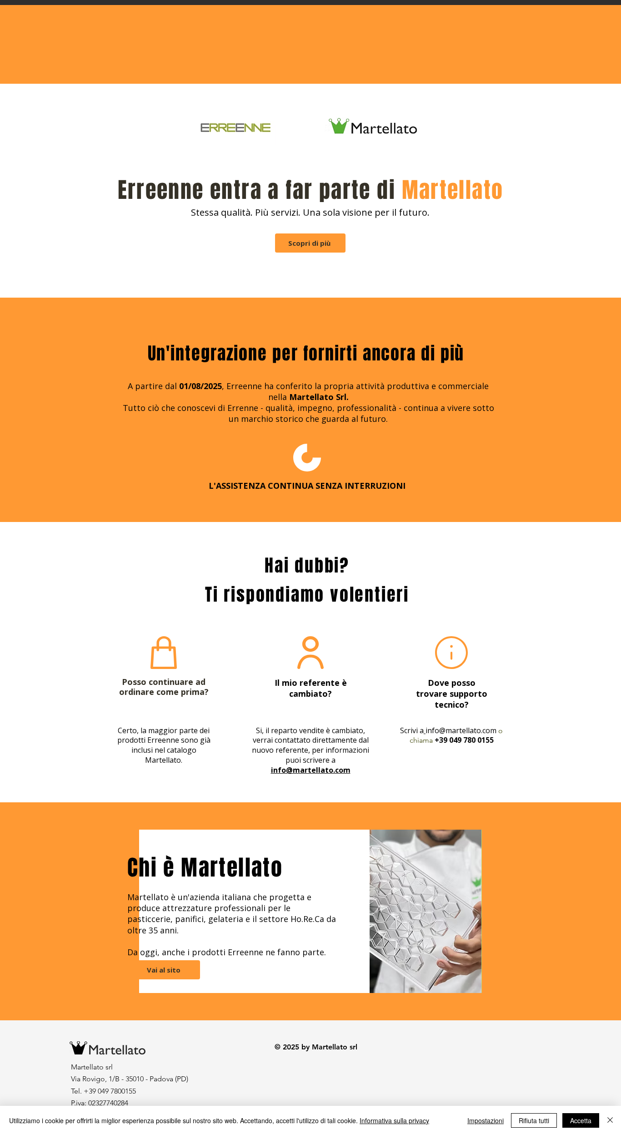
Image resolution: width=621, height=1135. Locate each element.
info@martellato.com (461, 730)
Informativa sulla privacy (394, 1120)
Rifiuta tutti (534, 1120)
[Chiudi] (610, 1120)
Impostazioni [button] (485, 1120)
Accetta (580, 1120)
